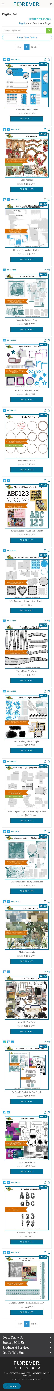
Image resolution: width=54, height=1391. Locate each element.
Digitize (23, 23)
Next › (34, 47)
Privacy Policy (18, 1379)
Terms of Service (35, 1379)
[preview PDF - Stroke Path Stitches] (45, 410)
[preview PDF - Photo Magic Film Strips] (45, 621)
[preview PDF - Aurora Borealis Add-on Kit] (45, 340)
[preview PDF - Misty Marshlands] (45, 902)
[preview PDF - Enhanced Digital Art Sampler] (45, 691)
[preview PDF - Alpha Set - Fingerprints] (45, 1182)
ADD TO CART (27, 119)
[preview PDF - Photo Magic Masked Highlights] (45, 200)
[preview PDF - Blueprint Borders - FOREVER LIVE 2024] (45, 1253)
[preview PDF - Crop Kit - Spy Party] (45, 972)
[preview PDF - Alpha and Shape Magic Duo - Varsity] (45, 481)
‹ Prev (19, 47)
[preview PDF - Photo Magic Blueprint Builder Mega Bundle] (45, 761)
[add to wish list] (49, 60)
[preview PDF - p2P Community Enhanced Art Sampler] (45, 551)
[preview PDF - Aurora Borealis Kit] (45, 1112)
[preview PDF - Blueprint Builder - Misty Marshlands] (45, 832)
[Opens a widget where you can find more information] (12, 1386)
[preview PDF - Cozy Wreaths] (45, 130)
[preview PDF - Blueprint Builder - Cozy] (45, 270)
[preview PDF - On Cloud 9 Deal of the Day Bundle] (45, 1042)
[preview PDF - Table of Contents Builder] (45, 59)
